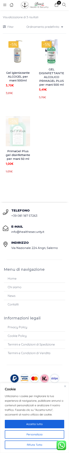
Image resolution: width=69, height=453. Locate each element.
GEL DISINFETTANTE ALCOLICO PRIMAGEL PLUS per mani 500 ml (51, 76)
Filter (10, 27)
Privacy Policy (17, 327)
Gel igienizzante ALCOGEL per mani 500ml (18, 76)
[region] (34, 418)
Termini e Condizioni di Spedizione (31, 344)
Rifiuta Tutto (34, 444)
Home (12, 278)
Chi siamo (14, 287)
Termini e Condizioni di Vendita (29, 353)
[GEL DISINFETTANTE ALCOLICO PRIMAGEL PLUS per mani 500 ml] (51, 51)
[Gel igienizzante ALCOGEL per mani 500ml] (18, 51)
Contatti (13, 304)
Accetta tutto (34, 424)
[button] (56, 5)
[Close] (65, 386)
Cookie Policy (17, 336)
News (12, 296)
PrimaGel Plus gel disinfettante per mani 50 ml (18, 155)
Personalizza (34, 434)
